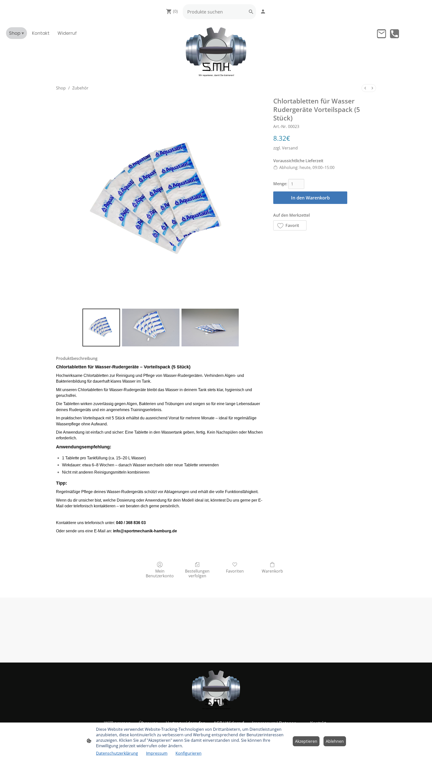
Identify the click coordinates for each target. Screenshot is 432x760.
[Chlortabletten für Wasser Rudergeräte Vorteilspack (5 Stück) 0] (101, 327)
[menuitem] (365, 88)
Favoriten (235, 571)
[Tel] (394, 33)
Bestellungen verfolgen (197, 573)
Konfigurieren (189, 753)
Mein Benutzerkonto (160, 573)
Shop (61, 88)
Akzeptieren (306, 741)
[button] (289, 225)
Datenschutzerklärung (117, 753)
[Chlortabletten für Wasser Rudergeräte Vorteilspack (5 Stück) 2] (210, 327)
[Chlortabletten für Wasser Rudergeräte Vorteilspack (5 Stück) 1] (151, 327)
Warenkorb (272, 571)
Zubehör (80, 88)
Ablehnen (335, 741)
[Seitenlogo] (216, 51)
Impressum (157, 753)
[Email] (381, 33)
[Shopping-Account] (263, 11)
